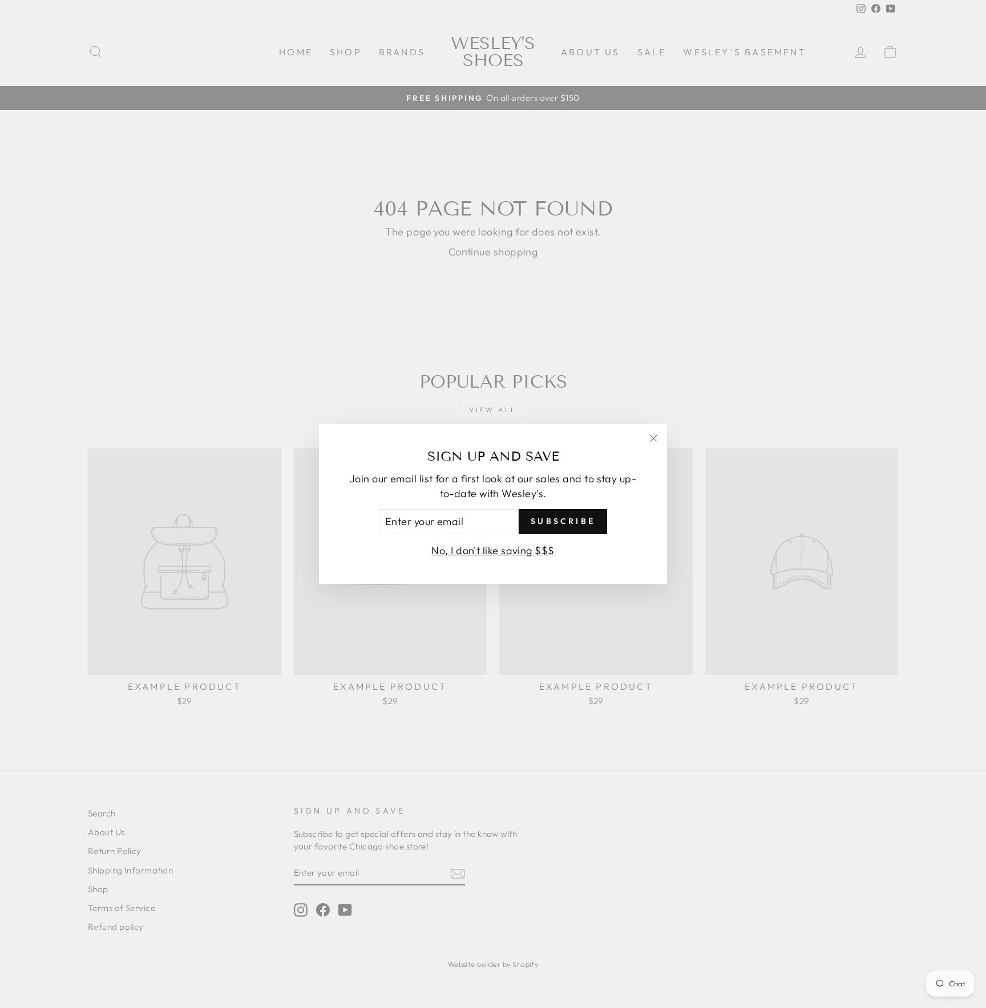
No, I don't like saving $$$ (492, 550)
